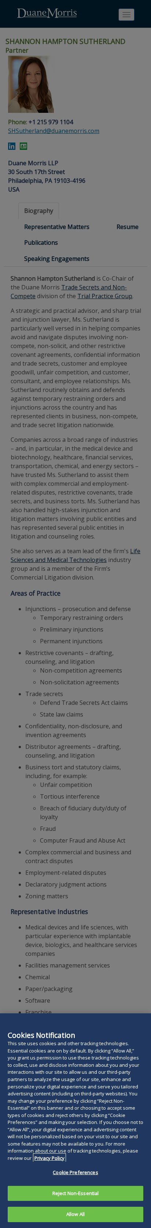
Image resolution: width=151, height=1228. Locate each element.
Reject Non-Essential (75, 1193)
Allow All (75, 1214)
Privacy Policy (49, 1158)
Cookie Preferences (75, 1172)
